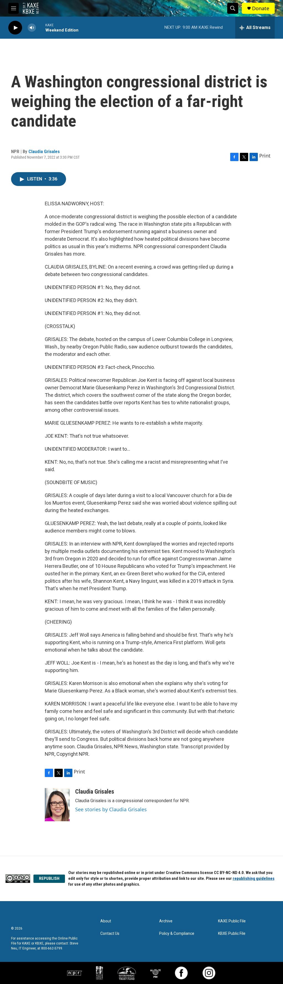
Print (265, 155)
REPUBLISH (49, 878)
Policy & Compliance (176, 933)
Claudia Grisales (44, 151)
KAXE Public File (232, 921)
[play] (15, 28)
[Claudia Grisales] (57, 804)
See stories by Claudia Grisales (111, 809)
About (105, 921)
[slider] (40, 27)
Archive (165, 921)
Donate (260, 8)
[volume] (31, 28)
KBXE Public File (231, 933)
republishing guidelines (253, 878)
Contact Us (109, 933)
